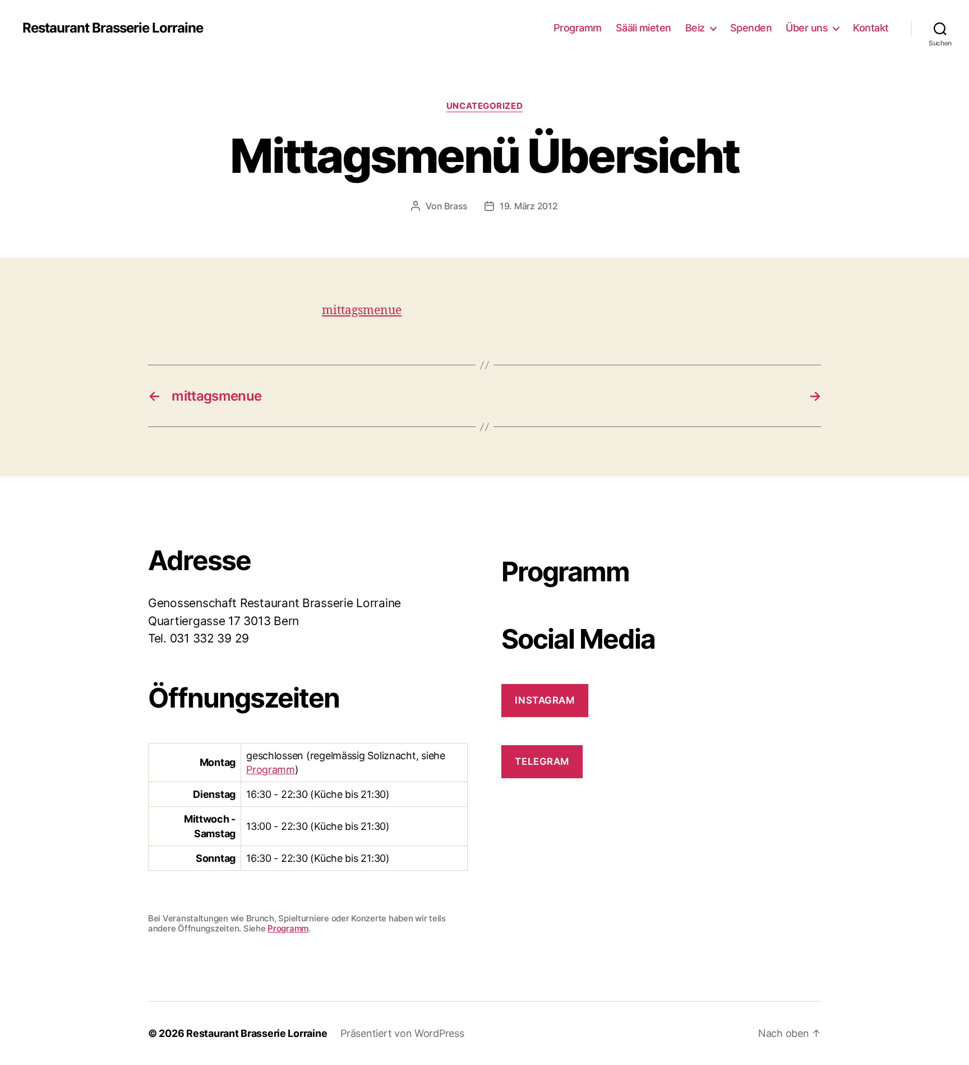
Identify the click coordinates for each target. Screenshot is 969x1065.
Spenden (751, 28)
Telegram (542, 761)
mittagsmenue (362, 310)
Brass (456, 206)
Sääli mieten (643, 28)
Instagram (544, 700)
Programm (577, 28)
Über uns (807, 28)
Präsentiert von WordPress (402, 1033)
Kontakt (871, 28)
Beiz (695, 28)
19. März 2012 (529, 206)
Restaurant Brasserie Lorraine (112, 28)
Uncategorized (484, 106)
